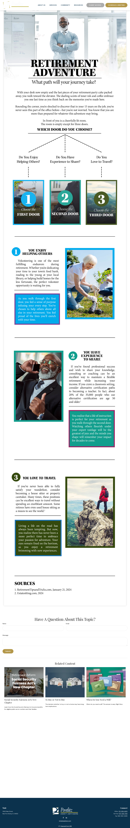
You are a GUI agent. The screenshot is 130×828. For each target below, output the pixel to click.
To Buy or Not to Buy (55, 699)
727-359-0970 (123, 811)
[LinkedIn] (66, 817)
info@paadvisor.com (65, 821)
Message (5, 635)
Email (67, 624)
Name (4, 624)
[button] (41, 5)
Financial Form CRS (66, 826)
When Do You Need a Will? (98, 699)
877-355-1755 (123, 813)
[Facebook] (63, 817)
